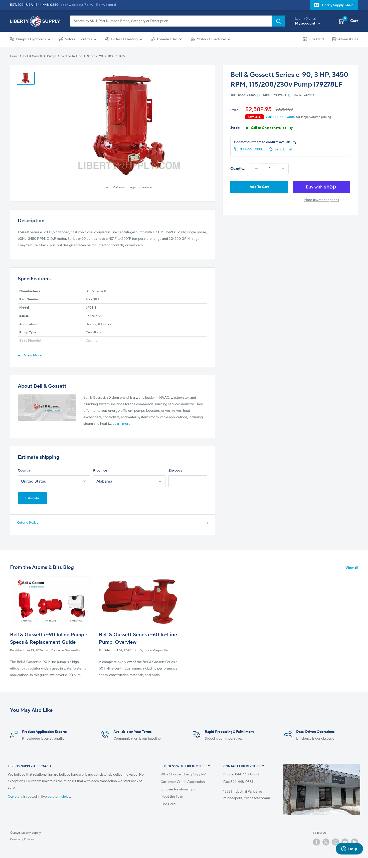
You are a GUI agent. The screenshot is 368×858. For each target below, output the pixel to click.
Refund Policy (27, 522)
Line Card (316, 39)
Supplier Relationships (177, 789)
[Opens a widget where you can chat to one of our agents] (349, 849)
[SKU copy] (258, 95)
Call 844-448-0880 (280, 117)
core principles (59, 796)
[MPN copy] (289, 95)
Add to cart (259, 187)
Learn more (121, 423)
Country (24, 470)
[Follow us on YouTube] (344, 841)
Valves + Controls (78, 39)
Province (100, 470)
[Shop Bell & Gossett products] (47, 407)
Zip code (175, 470)
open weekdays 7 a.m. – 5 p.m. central (88, 5)
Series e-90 (95, 56)
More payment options (321, 199)
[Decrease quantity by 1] (256, 168)
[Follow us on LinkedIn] (354, 841)
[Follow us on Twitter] (325, 841)
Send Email (283, 149)
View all (352, 568)
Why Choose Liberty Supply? (183, 774)
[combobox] (171, 21)
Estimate (32, 498)
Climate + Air (167, 39)
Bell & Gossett (32, 56)
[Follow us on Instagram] (335, 841)
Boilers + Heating (124, 39)
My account (305, 23)
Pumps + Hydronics (31, 39)
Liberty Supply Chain (337, 5)
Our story (15, 796)
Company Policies (22, 839)
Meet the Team (172, 796)
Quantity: (237, 168)
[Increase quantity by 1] (283, 168)
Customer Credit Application (182, 782)
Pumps (51, 56)
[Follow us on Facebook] (316, 841)
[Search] (278, 21)
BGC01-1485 (116, 56)
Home (14, 56)
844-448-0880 (47, 5)
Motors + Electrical (211, 39)
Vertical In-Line (71, 56)
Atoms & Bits (348, 39)
